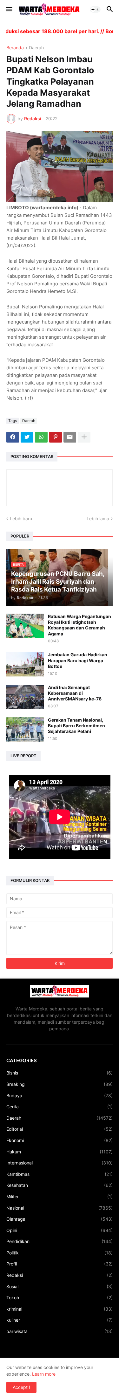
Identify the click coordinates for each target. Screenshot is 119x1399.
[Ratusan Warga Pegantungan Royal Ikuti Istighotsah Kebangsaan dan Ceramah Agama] (25, 626)
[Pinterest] (55, 437)
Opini (59, 1230)
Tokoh (59, 1297)
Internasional (59, 1162)
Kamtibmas (59, 1174)
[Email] (69, 437)
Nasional (59, 1208)
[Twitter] (27, 437)
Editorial (59, 1129)
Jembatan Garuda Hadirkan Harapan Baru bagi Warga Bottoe (77, 660)
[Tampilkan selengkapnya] (84, 437)
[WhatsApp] (41, 437)
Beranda (15, 47)
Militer (59, 1196)
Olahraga (59, 1219)
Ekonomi (59, 1140)
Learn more (44, 1374)
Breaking (59, 1084)
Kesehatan (59, 1185)
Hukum (59, 1151)
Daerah (36, 47)
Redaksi (59, 1275)
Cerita (59, 1106)
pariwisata (59, 1331)
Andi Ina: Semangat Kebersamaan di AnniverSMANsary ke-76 (75, 693)
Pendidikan (59, 1241)
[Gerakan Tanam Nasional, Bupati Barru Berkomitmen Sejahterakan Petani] (25, 729)
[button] (8, 9)
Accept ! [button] (21, 1387)
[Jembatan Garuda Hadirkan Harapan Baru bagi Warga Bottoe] (25, 664)
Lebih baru (21, 518)
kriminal (59, 1309)
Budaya (59, 1095)
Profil (59, 1263)
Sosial (59, 1286)
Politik (59, 1252)
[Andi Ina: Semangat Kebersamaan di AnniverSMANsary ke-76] (25, 697)
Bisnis (59, 1072)
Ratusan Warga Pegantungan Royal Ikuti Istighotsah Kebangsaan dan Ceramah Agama (79, 625)
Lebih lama (98, 518)
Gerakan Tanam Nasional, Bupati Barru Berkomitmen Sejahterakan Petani (76, 725)
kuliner (59, 1320)
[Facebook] (12, 437)
